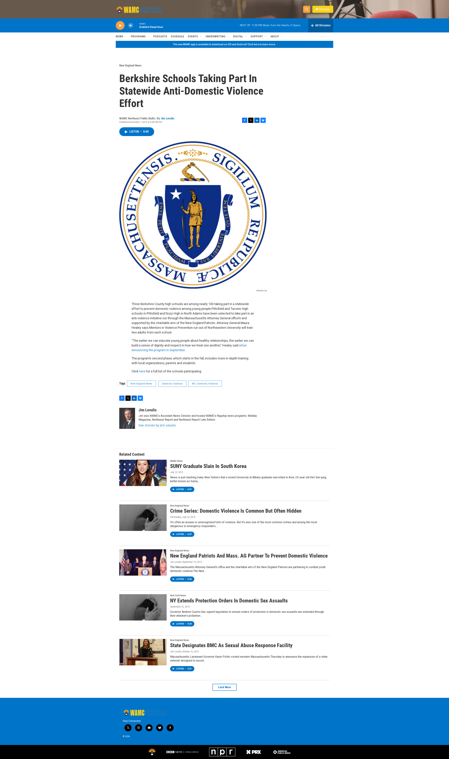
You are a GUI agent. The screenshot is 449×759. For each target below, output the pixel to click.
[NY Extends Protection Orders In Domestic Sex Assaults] (143, 607)
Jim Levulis (167, 118)
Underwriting (216, 36)
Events (193, 36)
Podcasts (160, 36)
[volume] (131, 25)
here (142, 371)
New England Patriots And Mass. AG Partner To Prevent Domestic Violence (249, 556)
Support (257, 36)
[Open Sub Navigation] (126, 36)
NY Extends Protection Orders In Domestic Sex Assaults (229, 601)
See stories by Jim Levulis (157, 425)
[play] (120, 25)
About (274, 36)
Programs (138, 36)
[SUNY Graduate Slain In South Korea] (143, 473)
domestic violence (172, 383)
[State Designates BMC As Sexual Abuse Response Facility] (143, 652)
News (119, 36)
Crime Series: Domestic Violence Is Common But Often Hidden (235, 511)
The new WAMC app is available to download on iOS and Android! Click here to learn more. (224, 44)
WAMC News (176, 461)
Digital (238, 36)
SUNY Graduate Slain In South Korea (208, 466)
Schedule (177, 36)
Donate (324, 9)
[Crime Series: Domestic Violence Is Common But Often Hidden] (143, 517)
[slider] (136, 25)
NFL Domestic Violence (205, 383)
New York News (178, 595)
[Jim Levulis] (127, 418)
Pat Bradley (175, 517)
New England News (130, 65)
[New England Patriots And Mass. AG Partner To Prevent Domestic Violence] (143, 562)
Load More (224, 687)
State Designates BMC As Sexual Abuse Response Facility (231, 645)
